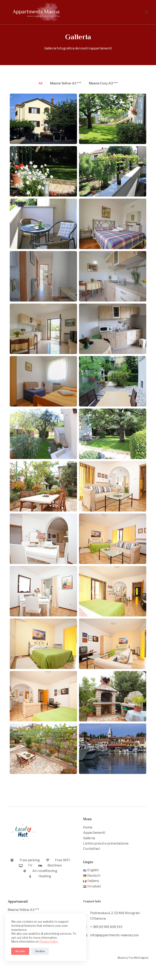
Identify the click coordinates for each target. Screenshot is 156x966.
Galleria (89, 838)
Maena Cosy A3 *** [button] (103, 83)
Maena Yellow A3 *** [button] (65, 83)
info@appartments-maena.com (114, 935)
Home (87, 827)
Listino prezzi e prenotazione (106, 843)
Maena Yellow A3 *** (23, 910)
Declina (40, 951)
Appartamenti (94, 833)
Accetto (20, 951)
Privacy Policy (48, 941)
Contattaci (91, 849)
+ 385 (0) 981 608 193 (106, 927)
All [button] (40, 83)
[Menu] (146, 12)
